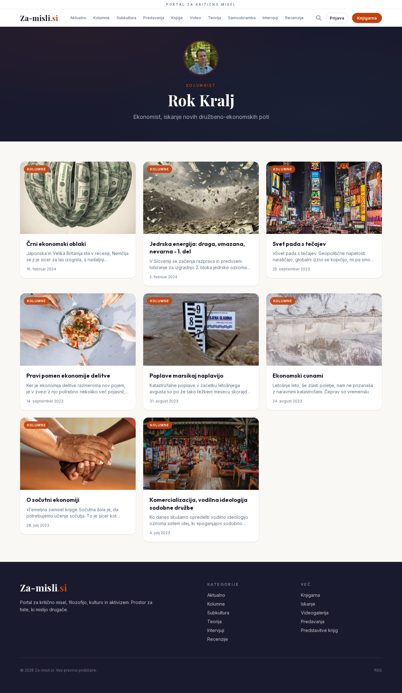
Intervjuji (270, 17)
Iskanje (308, 604)
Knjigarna (367, 17)
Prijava (337, 17)
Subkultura (126, 17)
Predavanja (153, 17)
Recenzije (294, 17)
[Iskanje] (319, 18)
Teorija (214, 17)
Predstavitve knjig (319, 630)
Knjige (177, 17)
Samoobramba (242, 17)
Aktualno (78, 17)
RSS (378, 670)
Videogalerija (315, 612)
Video (195, 17)
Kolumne (101, 17)
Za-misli (39, 18)
